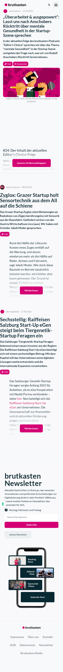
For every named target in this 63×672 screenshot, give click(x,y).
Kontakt (48, 637)
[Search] (49, 4)
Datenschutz (27, 645)
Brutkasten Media (31, 653)
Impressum (17, 637)
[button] (8, 64)
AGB (13, 645)
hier (19, 398)
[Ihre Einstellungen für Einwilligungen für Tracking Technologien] (3, 504)
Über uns (33, 637)
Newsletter (46, 645)
